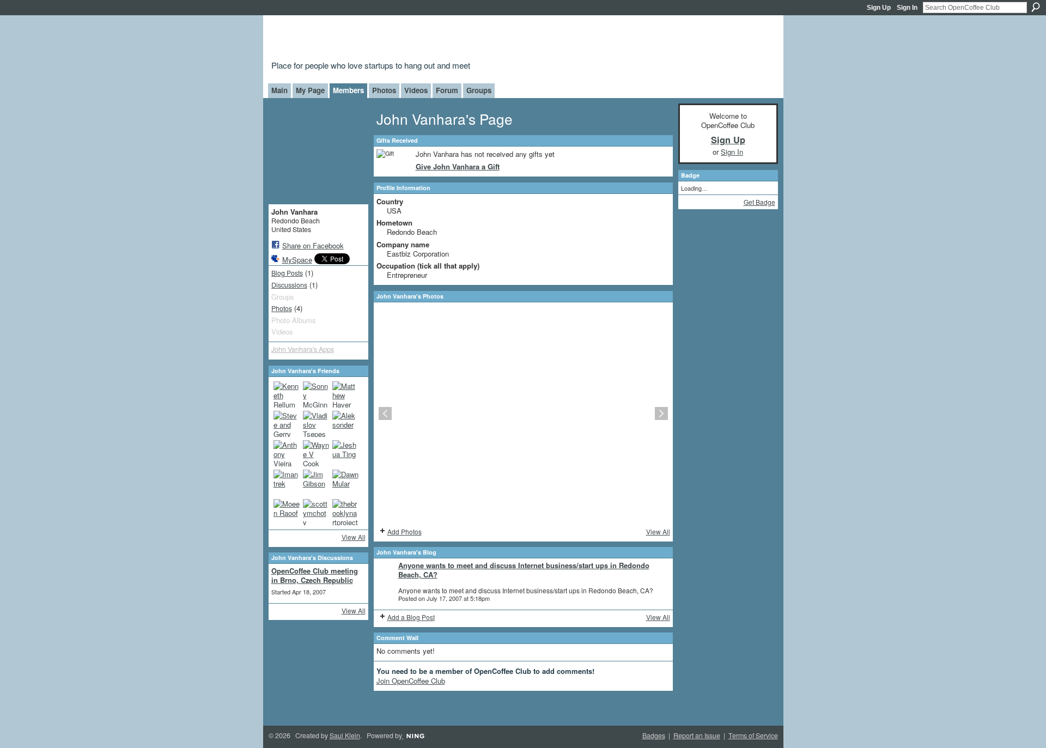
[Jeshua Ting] (345, 453)
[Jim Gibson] (316, 483)
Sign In (907, 7)
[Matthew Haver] (345, 394)
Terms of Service (753, 735)
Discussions (289, 285)
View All (354, 537)
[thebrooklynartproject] (345, 512)
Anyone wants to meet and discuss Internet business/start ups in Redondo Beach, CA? (523, 570)
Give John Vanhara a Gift (458, 166)
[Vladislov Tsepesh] (316, 424)
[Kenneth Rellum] (286, 394)
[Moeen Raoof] (286, 512)
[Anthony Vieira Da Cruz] (286, 453)
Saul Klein (345, 735)
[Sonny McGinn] (316, 394)
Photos (281, 308)
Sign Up (879, 7)
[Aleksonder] (345, 424)
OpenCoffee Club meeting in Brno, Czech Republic (314, 575)
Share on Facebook (313, 245)
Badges (653, 735)
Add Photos (404, 531)
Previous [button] (385, 413)
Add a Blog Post (411, 617)
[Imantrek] (286, 483)
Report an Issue (696, 735)
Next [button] (661, 413)
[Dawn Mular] (345, 483)
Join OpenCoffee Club (410, 681)
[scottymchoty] (316, 512)
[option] (523, 413)
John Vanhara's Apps (302, 349)
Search (1035, 7)
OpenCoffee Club (447, 39)
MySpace (297, 259)
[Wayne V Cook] (316, 453)
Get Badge (759, 201)
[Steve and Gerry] (286, 424)
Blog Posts (287, 273)
